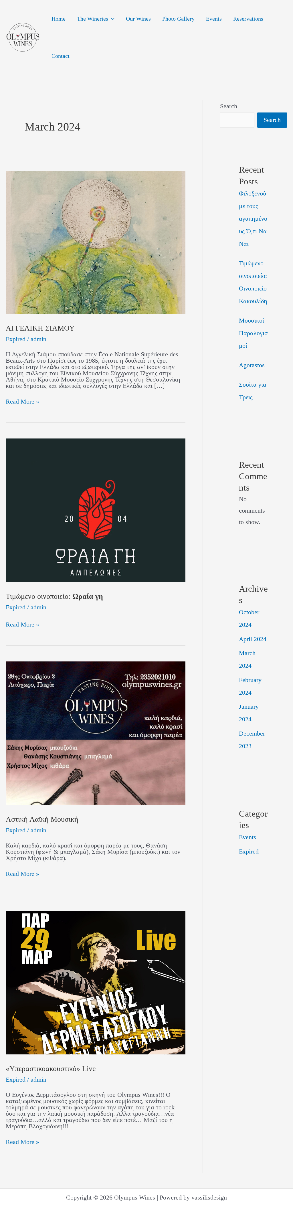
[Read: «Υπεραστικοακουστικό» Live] (95, 981)
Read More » (22, 401)
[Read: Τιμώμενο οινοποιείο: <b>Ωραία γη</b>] (95, 509)
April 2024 (252, 639)
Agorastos (252, 365)
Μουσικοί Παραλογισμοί (253, 333)
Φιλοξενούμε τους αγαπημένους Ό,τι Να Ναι (253, 218)
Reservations (248, 18)
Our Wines (138, 18)
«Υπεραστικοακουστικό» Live (51, 1068)
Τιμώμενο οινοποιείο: (54, 596)
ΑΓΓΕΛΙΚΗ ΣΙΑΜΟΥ (40, 328)
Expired (15, 339)
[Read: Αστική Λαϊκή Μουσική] (95, 732)
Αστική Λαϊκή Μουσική (42, 819)
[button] (111, 18)
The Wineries (92, 18)
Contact (61, 56)
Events (214, 18)
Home (59, 18)
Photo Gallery (178, 18)
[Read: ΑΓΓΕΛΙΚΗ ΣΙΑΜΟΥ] (95, 241)
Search (228, 106)
